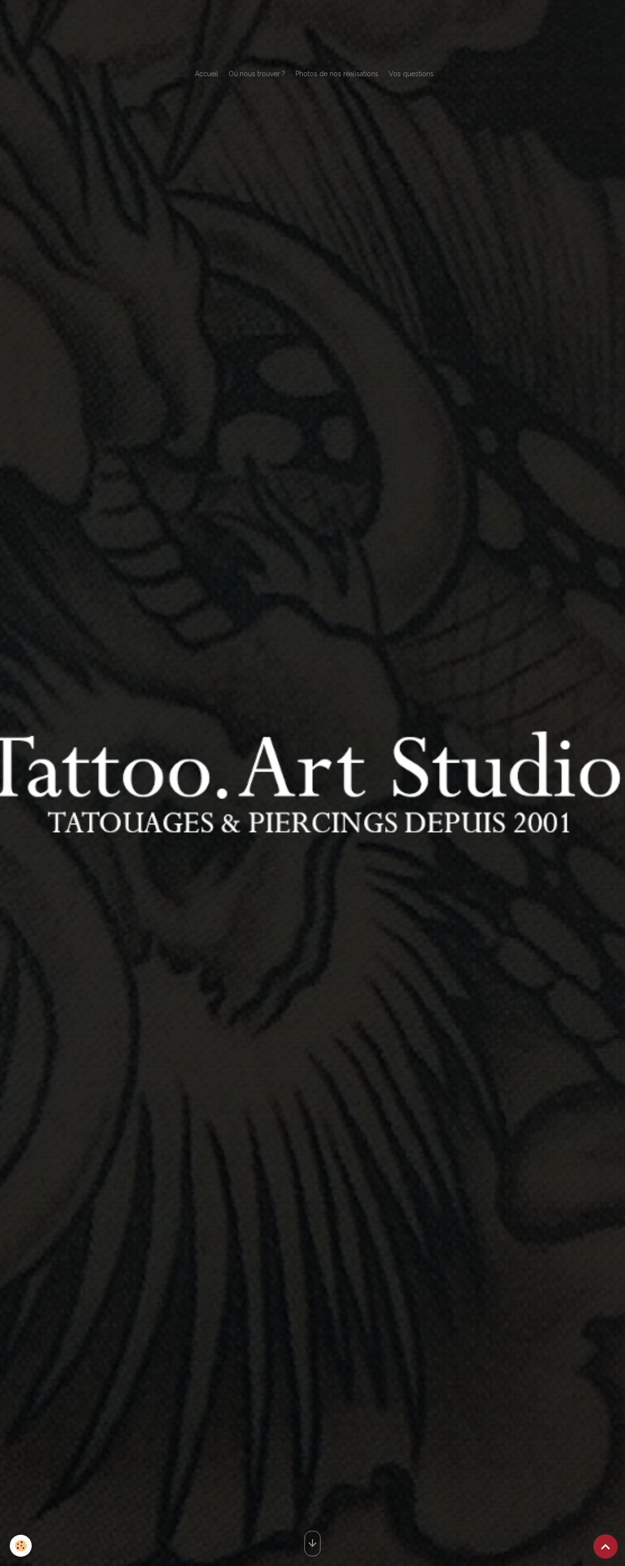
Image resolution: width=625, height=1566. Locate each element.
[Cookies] (21, 1546)
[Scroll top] (605, 1546)
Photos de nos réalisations (336, 74)
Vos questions (411, 74)
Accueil (206, 74)
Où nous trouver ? (257, 74)
